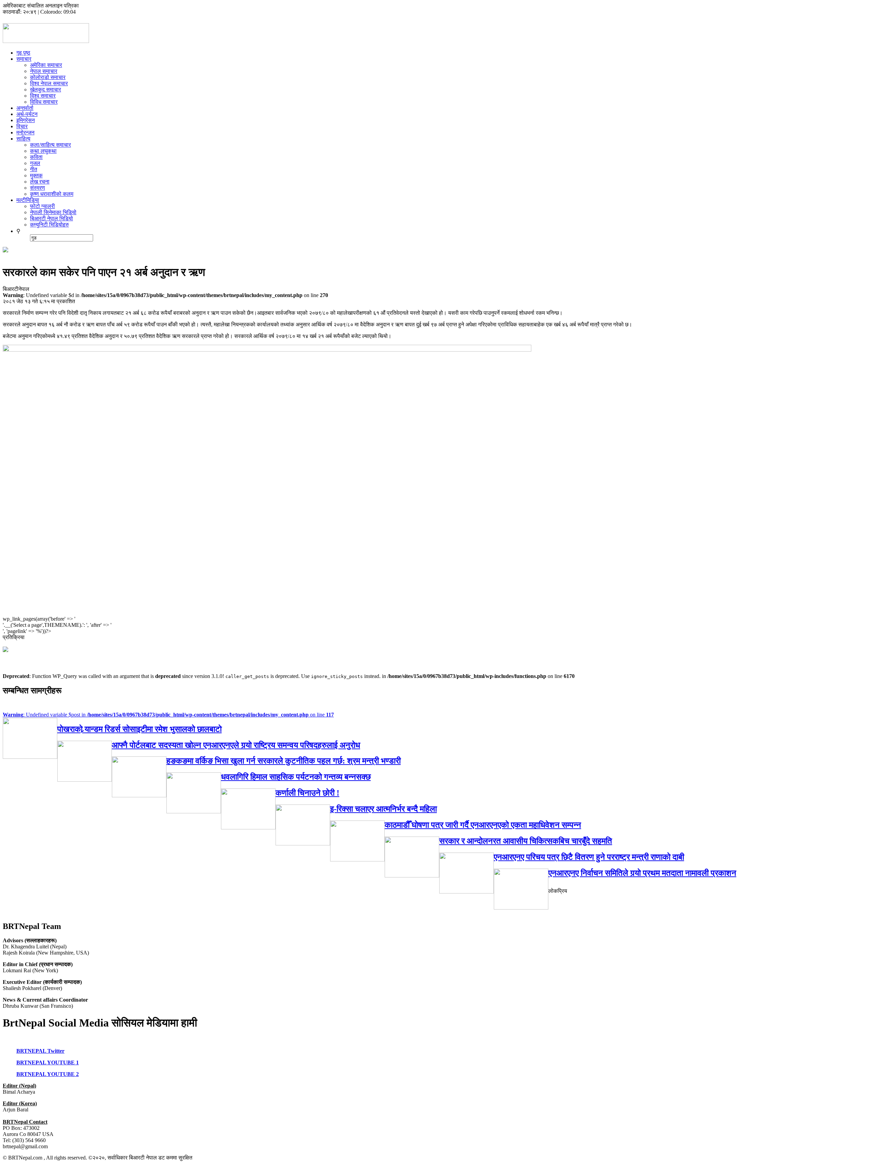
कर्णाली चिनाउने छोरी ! (307, 792)
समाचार (23, 59)
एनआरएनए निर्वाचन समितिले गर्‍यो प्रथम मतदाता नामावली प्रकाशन (642, 873)
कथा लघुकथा (43, 151)
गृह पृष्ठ (23, 53)
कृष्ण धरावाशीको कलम (51, 194)
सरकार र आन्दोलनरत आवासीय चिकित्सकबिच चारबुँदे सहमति (525, 841)
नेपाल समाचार (43, 71)
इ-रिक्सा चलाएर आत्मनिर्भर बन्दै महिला (383, 808)
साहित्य (23, 139)
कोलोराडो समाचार (47, 77)
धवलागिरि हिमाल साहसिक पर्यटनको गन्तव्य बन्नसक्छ (296, 776)
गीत (33, 169)
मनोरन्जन (25, 132)
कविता (36, 157)
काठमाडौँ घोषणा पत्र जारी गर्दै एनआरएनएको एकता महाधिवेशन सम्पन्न (483, 825)
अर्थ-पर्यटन (27, 114)
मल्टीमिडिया (27, 200)
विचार (22, 126)
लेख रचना (39, 181)
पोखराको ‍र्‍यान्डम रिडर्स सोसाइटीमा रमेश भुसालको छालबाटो (139, 729)
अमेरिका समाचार (46, 65)
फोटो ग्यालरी (42, 206)
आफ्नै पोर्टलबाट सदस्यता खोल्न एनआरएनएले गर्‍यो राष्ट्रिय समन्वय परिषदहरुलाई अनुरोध (236, 745)
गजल (35, 163)
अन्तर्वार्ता (24, 108)
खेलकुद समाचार (45, 89)
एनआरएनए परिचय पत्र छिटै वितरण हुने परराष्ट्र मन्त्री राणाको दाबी (589, 857)
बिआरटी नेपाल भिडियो (51, 218)
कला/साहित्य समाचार (50, 145)
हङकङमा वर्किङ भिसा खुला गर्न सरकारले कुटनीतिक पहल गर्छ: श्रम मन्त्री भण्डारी (283, 760)
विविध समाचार (44, 102)
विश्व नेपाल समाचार (49, 83)
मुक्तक (36, 175)
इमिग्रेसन (25, 120)
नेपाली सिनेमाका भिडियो (53, 212)
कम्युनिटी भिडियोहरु (49, 224)
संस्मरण (37, 188)
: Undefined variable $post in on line (168, 715)
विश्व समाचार (43, 96)
